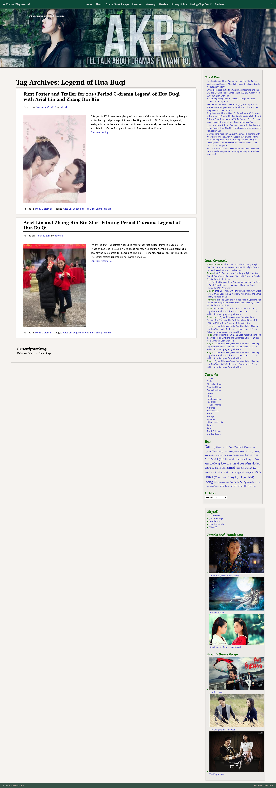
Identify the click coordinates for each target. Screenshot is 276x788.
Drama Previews (214, 390)
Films (209, 396)
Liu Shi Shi (220, 468)
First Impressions (214, 399)
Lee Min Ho (248, 463)
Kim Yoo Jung (244, 459)
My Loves (211, 419)
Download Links (214, 387)
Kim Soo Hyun (215, 459)
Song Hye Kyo (237, 477)
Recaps (210, 425)
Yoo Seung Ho (240, 486)
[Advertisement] (226, 208)
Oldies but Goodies (215, 422)
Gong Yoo (233, 447)
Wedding (251, 482)
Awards (210, 378)
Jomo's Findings (216, 518)
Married (230, 467)
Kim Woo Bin (230, 459)
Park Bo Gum (216, 472)
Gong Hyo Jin (222, 447)
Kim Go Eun (231, 455)
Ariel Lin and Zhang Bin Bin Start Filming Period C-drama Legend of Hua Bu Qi (101, 226)
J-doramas (211, 402)
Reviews (219, 4)
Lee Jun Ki (233, 463)
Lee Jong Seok (218, 463)
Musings (210, 416)
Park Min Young (231, 472)
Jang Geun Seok (226, 452)
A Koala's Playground (16, 4)
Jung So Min (222, 455)
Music (209, 414)
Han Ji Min (251, 447)
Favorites (137, 4)
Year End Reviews (214, 434)
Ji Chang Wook (252, 452)
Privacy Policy (179, 4)
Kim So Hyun (251, 455)
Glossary (151, 4)
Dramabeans (214, 516)
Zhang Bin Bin (103, 208)
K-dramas (211, 408)
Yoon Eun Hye (226, 486)
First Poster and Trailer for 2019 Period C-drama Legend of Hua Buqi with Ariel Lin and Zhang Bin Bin (101, 97)
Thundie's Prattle (216, 524)
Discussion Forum (214, 384)
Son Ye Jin (234, 482)
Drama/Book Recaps (117, 4)
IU (217, 451)
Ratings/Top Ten (199, 4)
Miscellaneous (213, 411)
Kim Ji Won (240, 455)
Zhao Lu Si (252, 486)
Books (209, 381)
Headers (163, 4)
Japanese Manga (214, 405)
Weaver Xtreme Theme (265, 785)
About (99, 4)
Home (89, 4)
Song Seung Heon (223, 482)
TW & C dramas (43, 208)
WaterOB (213, 527)
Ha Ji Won (243, 447)
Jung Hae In (213, 455)
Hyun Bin (210, 451)
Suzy (243, 482)
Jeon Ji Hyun (239, 451)
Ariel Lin (67, 208)
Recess (209, 428)
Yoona (216, 486)
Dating (210, 447)
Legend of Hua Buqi (83, 208)
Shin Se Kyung (222, 477)
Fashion (210, 393)
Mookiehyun (214, 521)
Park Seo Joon (247, 472)
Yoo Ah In (210, 486)
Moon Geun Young (243, 468)
